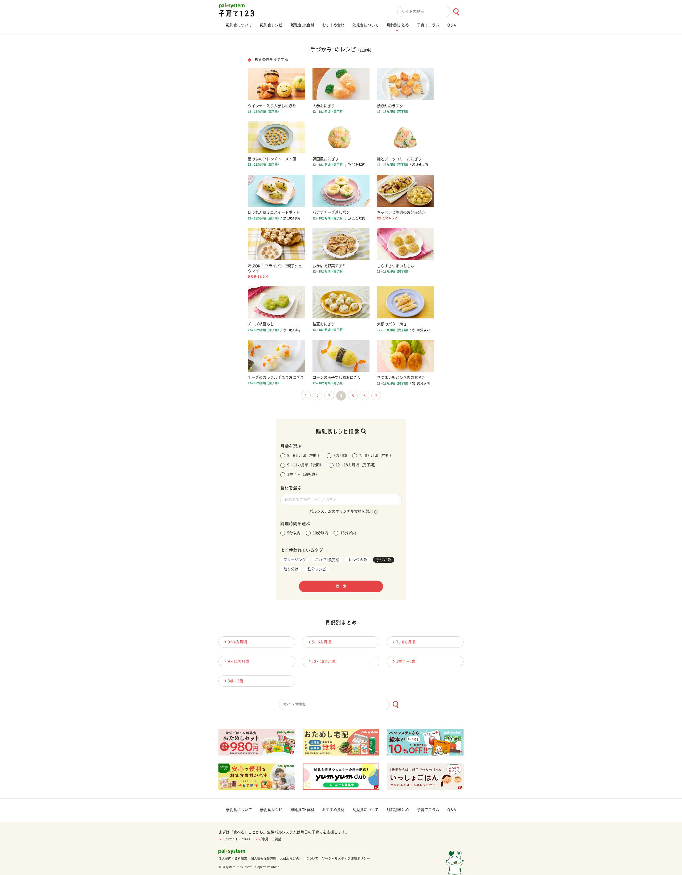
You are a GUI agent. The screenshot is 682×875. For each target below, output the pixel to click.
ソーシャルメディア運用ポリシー (346, 858)
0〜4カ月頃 (237, 642)
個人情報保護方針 (263, 858)
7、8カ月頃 (405, 642)
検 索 (341, 586)
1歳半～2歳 (405, 661)
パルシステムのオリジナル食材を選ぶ (341, 511)
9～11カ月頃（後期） (305, 465)
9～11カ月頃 (238, 661)
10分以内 (320, 533)
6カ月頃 (340, 455)
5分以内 (294, 533)
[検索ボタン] (456, 11)
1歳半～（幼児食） (303, 474)
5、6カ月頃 (321, 642)
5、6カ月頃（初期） (304, 455)
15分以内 (348, 533)
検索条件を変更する (271, 59)
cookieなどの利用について (299, 858)
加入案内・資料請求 (232, 858)
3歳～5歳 (235, 681)
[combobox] (430, 11)
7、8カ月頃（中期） (376, 455)
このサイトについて (236, 839)
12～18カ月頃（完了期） (357, 465)
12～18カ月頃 (323, 661)
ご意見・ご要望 (270, 839)
